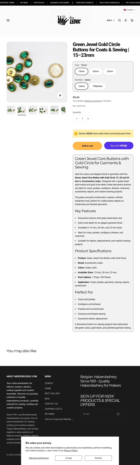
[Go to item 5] (54, 110)
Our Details (39, 3)
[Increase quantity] (88, 118)
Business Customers (59, 3)
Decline (98, 458)
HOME (48, 388)
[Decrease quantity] (77, 118)
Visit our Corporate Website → (59, 419)
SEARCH (49, 383)
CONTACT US (51, 403)
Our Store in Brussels (109, 3)
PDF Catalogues (133, 3)
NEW (47, 398)
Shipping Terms (7, 3)
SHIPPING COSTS (53, 409)
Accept (68, 458)
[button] (129, 10)
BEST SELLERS (52, 393)
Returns (24, 3)
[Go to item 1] (11, 110)
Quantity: (77, 112)
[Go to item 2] (22, 110)
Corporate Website (85, 3)
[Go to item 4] (43, 110)
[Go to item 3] (32, 110)
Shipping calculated (92, 101)
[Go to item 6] (65, 110)
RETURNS (49, 414)
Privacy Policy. (71, 450)
